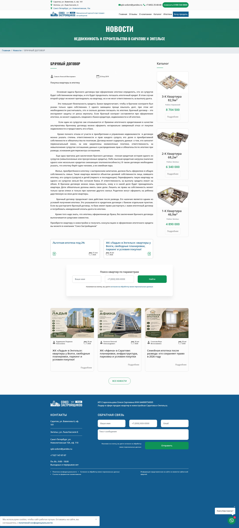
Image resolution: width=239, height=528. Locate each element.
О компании (145, 14)
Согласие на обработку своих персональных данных (100, 472)
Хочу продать (181, 14)
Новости (17, 50)
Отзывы (133, 14)
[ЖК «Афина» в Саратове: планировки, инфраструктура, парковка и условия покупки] (119, 323)
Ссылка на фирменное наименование (67, 474)
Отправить (166, 445)
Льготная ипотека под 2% (69, 242)
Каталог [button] (157, 14)
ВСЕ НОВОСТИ (119, 381)
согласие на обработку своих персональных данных (132, 286)
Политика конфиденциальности (65, 472)
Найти (152, 279)
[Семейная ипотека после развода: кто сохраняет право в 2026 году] (166, 323)
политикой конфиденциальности (36, 522)
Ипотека (167, 14)
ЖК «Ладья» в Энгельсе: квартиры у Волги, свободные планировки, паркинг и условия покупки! (128, 246)
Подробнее (172, 116)
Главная (123, 14)
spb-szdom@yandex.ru (131, 4)
